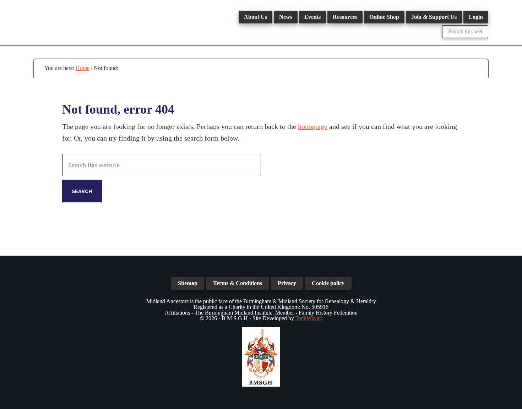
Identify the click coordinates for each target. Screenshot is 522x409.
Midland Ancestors (87, 21)
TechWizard (308, 318)
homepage (312, 126)
